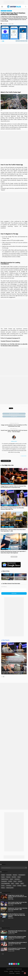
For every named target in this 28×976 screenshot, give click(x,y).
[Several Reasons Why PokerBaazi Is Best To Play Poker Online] (4, 932)
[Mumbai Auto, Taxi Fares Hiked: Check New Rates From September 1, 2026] (14, 520)
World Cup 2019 (10, 887)
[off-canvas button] (2, 6)
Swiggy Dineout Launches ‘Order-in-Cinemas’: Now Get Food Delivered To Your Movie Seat (13, 486)
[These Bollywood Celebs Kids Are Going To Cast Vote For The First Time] (4, 944)
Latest (15, 881)
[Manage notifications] (25, 973)
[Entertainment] (7, 574)
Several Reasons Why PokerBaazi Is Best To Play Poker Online (17, 931)
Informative (3, 10)
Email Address (4, 586)
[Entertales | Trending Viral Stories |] (14, 6)
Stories (2, 885)
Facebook (9, 338)
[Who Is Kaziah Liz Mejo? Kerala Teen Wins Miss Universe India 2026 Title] (14, 498)
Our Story (6, 971)
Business (15, 874)
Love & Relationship (5, 883)
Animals (3, 874)
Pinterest (8, 341)
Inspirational (4, 881)
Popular (17, 883)
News (3, 526)
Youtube (3, 341)
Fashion (11, 505)
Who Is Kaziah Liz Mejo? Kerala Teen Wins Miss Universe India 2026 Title (12, 508)
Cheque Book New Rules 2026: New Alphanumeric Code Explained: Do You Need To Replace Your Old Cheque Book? (14, 661)
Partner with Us (17, 971)
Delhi (26, 221)
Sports (22, 883)
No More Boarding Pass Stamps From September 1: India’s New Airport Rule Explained (13, 552)
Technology (8, 885)
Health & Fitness (4, 879)
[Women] (7, 578)
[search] (25, 6)
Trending (9, 10)
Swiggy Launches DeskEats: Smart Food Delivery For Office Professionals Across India (14, 425)
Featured (8, 877)
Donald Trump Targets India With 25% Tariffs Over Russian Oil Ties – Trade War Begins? (14, 431)
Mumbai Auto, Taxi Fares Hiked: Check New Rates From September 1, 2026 (17, 908)
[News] (20, 574)
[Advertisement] (14, 2)
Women (3, 887)
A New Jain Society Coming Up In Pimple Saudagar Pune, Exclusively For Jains (17, 937)
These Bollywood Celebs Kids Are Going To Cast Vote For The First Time (17, 943)
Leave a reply (5, 460)
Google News (15, 341)
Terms (22, 971)
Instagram (15, 338)
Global (19, 877)
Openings (11, 971)
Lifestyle (20, 881)
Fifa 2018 (14, 877)
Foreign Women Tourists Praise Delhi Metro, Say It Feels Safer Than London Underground (13, 672)
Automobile (9, 874)
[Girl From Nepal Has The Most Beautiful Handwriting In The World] (4, 949)
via (1, 110)
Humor (11, 879)
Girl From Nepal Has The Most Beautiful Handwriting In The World (17, 949)
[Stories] (20, 578)
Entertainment (5, 483)
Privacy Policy (11, 973)
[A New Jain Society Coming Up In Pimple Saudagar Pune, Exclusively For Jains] (4, 938)
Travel (6, 526)
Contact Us (18, 973)
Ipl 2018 (10, 881)
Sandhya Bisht (4, 23)
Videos (24, 885)
